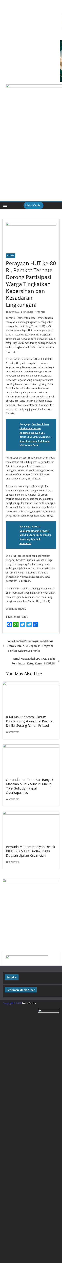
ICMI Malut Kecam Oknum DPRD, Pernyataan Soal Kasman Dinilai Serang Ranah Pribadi (30, 721)
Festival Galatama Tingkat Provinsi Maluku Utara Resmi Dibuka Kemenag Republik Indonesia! (35, 535)
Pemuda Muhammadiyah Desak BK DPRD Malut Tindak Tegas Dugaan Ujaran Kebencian (30, 851)
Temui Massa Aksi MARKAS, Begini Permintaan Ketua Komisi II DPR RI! (33, 661)
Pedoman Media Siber (21, 990)
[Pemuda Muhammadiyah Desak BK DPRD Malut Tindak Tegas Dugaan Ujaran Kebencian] (31, 813)
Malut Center (33, 205)
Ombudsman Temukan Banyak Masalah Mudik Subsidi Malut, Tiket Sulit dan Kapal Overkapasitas (29, 786)
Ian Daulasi (28, 311)
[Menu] (5, 205)
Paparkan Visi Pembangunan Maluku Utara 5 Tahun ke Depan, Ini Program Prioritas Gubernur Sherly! (30, 646)
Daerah (10, 255)
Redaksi (12, 977)
